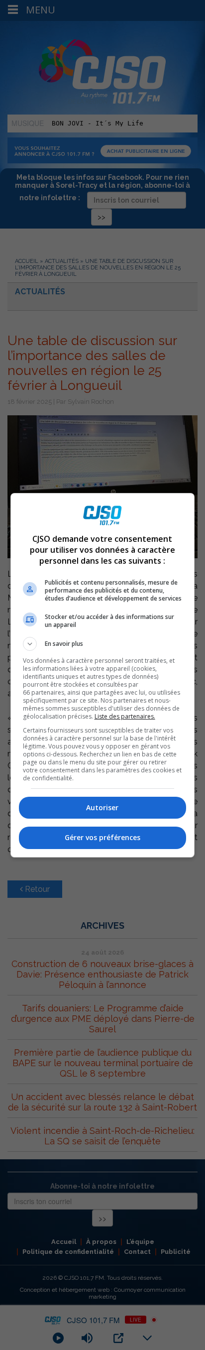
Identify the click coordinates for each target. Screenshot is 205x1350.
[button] (103, 644)
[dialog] (102, 675)
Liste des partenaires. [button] (125, 716)
